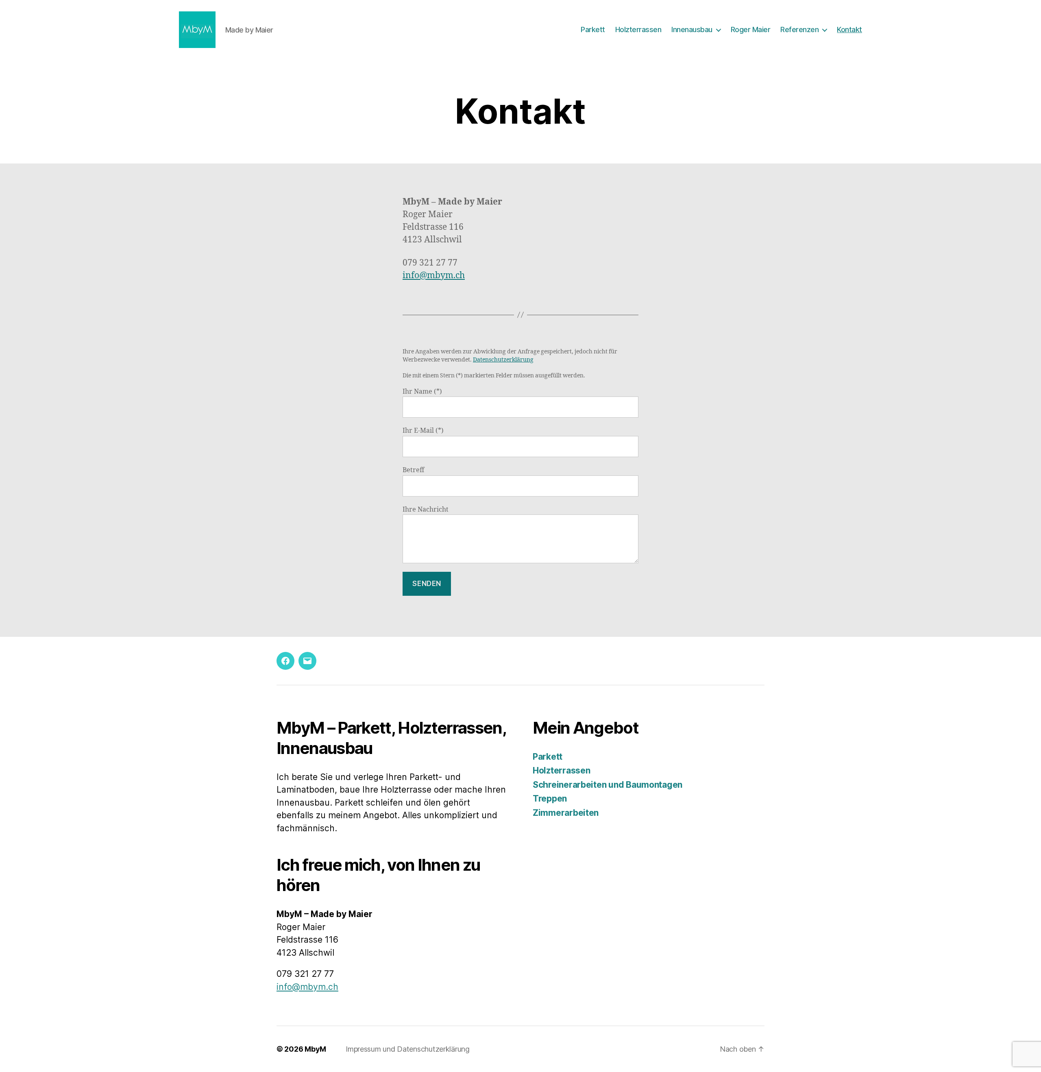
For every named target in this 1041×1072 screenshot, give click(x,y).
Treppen (550, 798)
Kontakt (849, 29)
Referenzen (799, 29)
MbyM (315, 1049)
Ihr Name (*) (422, 392)
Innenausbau (691, 29)
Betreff (413, 470)
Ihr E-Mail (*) (423, 431)
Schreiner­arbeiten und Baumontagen (607, 785)
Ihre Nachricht (426, 509)
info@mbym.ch (434, 275)
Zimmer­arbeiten (566, 813)
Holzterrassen (638, 29)
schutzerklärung (511, 359)
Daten (481, 359)
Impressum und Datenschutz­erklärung (408, 1049)
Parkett (593, 29)
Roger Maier (751, 29)
